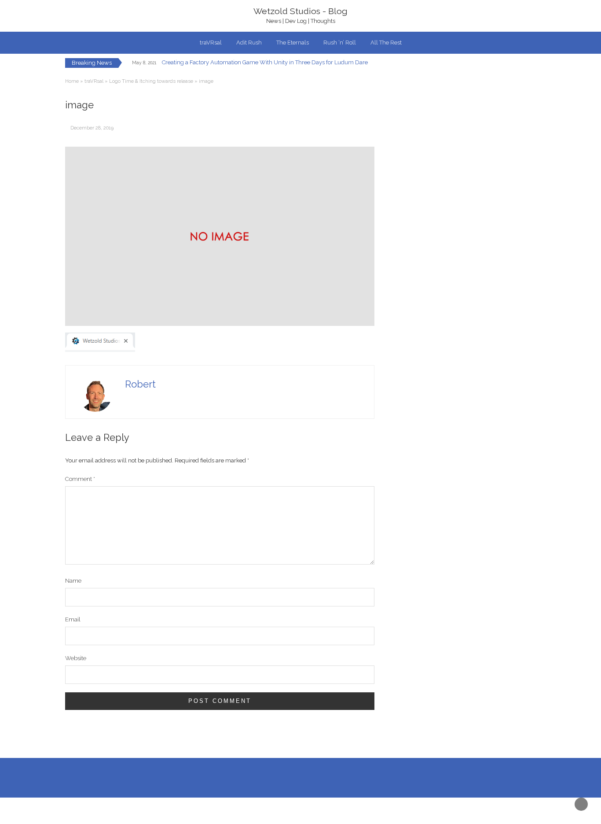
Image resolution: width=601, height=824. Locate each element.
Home (72, 81)
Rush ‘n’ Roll (339, 42)
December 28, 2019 (92, 128)
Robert (140, 384)
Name (73, 580)
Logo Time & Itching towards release (151, 81)
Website (75, 658)
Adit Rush (249, 42)
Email (73, 619)
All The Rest (386, 42)
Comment (80, 479)
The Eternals (292, 42)
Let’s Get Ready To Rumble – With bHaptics (228, 66)
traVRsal (211, 42)
